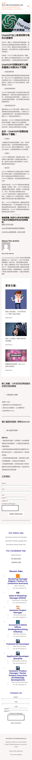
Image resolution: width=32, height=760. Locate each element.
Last (3, 495)
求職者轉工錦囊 (12, 395)
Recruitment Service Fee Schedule (16, 537)
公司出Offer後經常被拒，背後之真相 (13, 232)
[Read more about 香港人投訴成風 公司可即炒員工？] (16, 299)
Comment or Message (9, 504)
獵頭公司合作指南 (7, 224)
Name (4, 483)
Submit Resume (16, 555)
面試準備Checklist (8, 411)
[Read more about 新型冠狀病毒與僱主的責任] (16, 355)
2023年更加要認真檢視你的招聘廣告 (13, 228)
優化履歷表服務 (9, 422)
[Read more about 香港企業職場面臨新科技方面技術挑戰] (16, 329)
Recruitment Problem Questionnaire (16, 541)
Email (4, 498)
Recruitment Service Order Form (16, 544)
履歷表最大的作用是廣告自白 (12, 405)
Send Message (16, 514)
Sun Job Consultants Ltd (12, 5)
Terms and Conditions (16, 754)
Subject (5, 501)
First (3, 489)
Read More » (9, 318)
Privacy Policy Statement (16, 751)
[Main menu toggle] (28, 6)
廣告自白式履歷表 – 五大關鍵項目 (13, 408)
